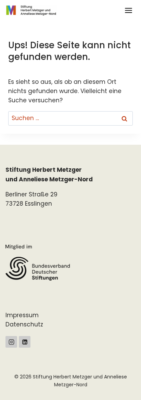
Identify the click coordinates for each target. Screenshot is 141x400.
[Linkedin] (24, 342)
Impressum (22, 315)
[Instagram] (11, 342)
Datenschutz (24, 324)
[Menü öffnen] (128, 10)
